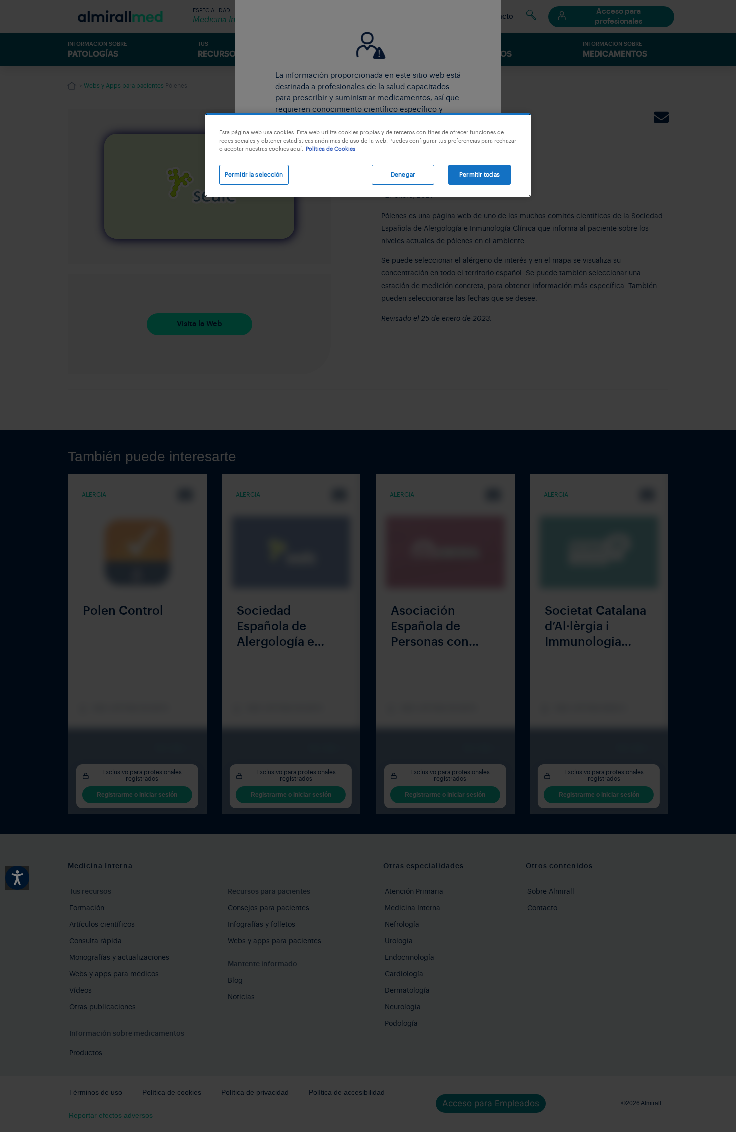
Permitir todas (479, 175)
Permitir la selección (254, 175)
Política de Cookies (330, 149)
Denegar (403, 175)
